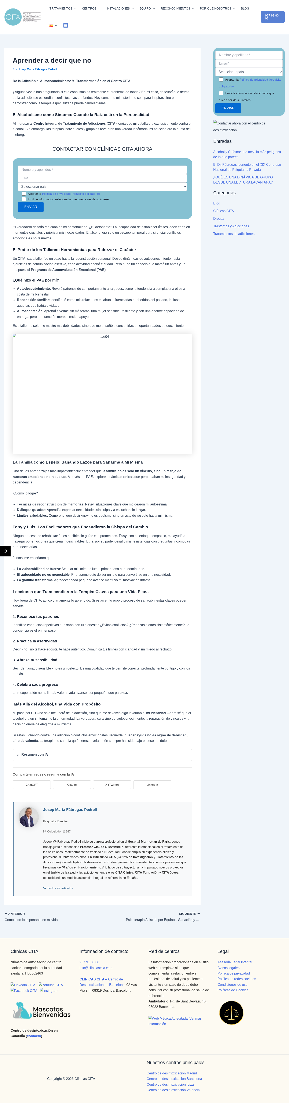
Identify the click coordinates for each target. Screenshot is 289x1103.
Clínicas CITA (223, 211)
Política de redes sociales (236, 979)
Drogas (218, 218)
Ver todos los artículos (58, 888)
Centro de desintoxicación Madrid (172, 1073)
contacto (34, 1036)
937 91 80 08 (89, 962)
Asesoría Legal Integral (234, 962)
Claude (72, 784)
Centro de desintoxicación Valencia (173, 1090)
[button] (74, 8)
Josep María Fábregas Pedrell (70, 810)
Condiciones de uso (232, 984)
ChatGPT (32, 784)
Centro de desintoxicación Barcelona (174, 1079)
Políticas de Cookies (232, 990)
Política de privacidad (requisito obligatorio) (71, 193)
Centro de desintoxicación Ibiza (170, 1084)
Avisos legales (228, 968)
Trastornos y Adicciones (231, 226)
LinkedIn (152, 784)
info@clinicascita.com (96, 968)
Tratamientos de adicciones (234, 234)
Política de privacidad (233, 973)
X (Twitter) (112, 784)
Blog (216, 203)
